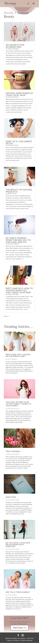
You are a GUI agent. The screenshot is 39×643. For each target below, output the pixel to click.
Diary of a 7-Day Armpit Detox (19, 142)
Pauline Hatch (13, 97)
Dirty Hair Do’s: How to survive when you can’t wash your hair (19, 290)
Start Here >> (19, 627)
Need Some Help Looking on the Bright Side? (18, 355)
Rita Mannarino (14, 408)
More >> (6, 316)
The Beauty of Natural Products (19, 191)
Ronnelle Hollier (13, 454)
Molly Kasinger (13, 49)
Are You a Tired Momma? (18, 592)
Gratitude (11, 497)
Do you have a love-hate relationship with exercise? (18, 544)
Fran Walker (12, 359)
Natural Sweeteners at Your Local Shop (19, 94)
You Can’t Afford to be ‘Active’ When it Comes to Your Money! (18, 404)
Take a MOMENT (13, 451)
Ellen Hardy (12, 193)
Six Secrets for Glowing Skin (15, 46)
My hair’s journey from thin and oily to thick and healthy (18, 240)
